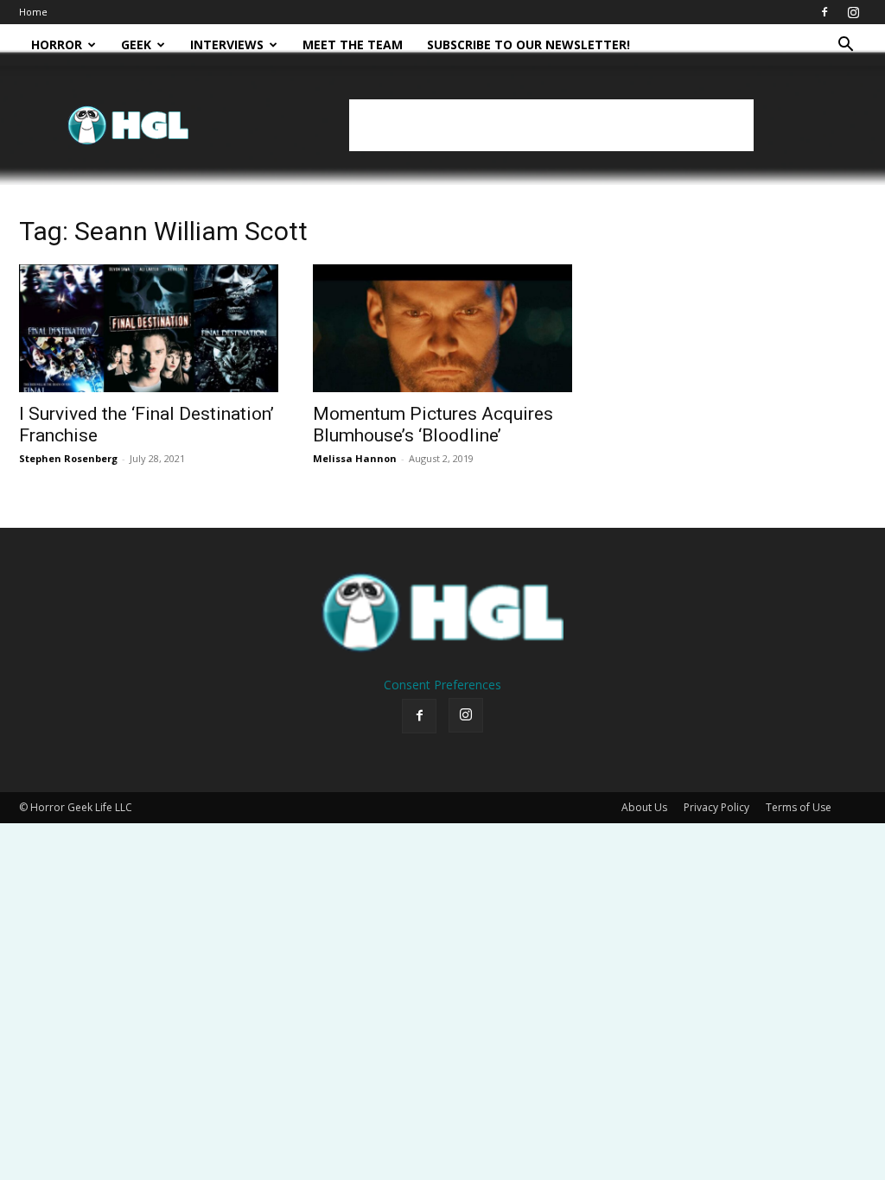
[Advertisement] (551, 125)
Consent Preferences (442, 684)
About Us (644, 807)
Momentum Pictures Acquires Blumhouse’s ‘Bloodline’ (433, 424)
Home (33, 11)
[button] (845, 46)
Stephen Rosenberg (68, 458)
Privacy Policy (716, 807)
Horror (56, 44)
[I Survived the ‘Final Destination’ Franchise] (148, 328)
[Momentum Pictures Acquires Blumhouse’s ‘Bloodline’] (442, 328)
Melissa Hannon (355, 458)
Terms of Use (798, 807)
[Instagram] (853, 12)
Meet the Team (352, 44)
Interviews (227, 44)
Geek (136, 44)
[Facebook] (824, 12)
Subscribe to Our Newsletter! (528, 44)
